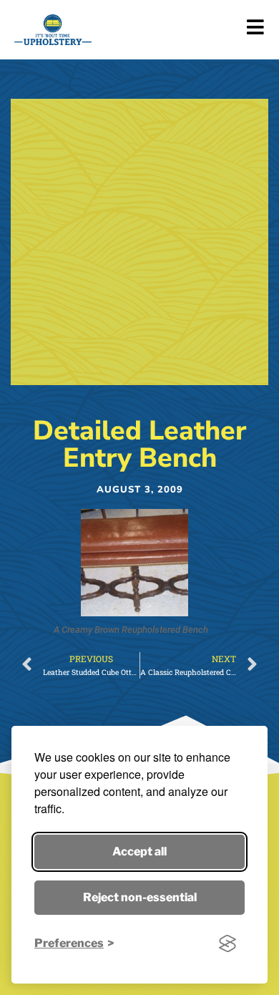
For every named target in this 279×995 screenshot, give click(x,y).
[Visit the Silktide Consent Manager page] (227, 943)
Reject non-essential (140, 897)
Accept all (139, 851)
